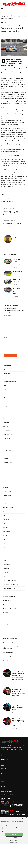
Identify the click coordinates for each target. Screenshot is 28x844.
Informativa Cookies (8, 657)
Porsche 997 (7, 202)
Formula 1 (5, 459)
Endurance (6, 422)
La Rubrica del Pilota (8, 507)
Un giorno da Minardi (9, 596)
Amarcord (6, 394)
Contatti (5, 661)
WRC (4, 617)
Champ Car (6, 406)
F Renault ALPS (7, 438)
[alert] (14, 830)
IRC (4, 499)
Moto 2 (5, 515)
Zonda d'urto (6, 625)
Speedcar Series (7, 556)
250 (4, 377)
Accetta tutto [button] (14, 834)
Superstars (6, 572)
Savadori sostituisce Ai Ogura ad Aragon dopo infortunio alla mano (18, 706)
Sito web (6, 346)
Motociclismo (7, 519)
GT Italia (3, 22)
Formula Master (7, 471)
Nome (6, 329)
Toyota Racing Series (9, 588)
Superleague (6, 564)
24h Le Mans (6, 373)
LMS (4, 511)
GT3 (5, 199)
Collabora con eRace (9, 643)
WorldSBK (5, 613)
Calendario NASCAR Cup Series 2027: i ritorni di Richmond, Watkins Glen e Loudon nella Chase (18, 691)
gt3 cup (13, 199)
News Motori (6, 536)
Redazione (4, 786)
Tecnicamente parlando (10, 580)
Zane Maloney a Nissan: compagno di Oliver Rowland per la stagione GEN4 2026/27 (18, 721)
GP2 (4, 475)
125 (4, 369)
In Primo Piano (7, 491)
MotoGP (5, 523)
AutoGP (5, 398)
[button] (14, 840)
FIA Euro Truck (7, 450)
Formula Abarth (7, 463)
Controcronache (8, 410)
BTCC (4, 402)
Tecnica (5, 576)
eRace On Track (7, 426)
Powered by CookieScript (13, 842)
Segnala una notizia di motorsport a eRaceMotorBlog (13, 648)
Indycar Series (7, 495)
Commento (8, 315)
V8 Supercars (7, 601)
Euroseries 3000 (7, 430)
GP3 (4, 479)
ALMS (4, 390)
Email (6, 337)
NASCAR (5, 528)
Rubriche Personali (8, 548)
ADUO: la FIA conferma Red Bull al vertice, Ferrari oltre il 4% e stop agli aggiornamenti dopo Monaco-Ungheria (18, 674)
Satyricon (5, 552)
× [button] (26, 817)
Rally (4, 540)
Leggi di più (8, 825)
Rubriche (5, 544)
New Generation (7, 532)
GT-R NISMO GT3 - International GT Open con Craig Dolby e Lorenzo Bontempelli (13, 225)
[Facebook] (2, 755)
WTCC (5, 621)
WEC (4, 605)
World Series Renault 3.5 (10, 609)
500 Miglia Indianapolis (9, 381)
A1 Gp (4, 386)
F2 (3, 442)
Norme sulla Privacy (8, 653)
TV (3, 592)
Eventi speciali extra (8, 434)
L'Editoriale (6, 503)
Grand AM (6, 483)
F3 (3, 446)
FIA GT (5, 454)
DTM (4, 418)
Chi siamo (3, 784)
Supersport (6, 568)
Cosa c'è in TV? (7, 414)
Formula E (6, 467)
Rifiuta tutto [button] (14, 837)
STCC (4, 560)
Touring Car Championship (10, 584)
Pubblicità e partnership (10, 639)
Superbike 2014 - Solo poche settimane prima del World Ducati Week (12, 213)
